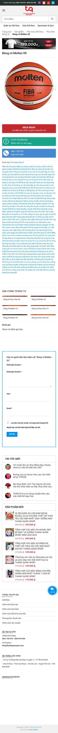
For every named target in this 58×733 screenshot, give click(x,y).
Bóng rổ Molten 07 (39, 299)
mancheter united (21, 225)
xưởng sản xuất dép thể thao (38, 270)
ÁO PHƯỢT (19, 193)
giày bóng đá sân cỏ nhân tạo (33, 217)
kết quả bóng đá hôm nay (46, 220)
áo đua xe (39, 190)
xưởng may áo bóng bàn (40, 262)
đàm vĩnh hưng (47, 212)
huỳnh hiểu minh (13, 220)
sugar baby (32, 254)
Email (9, 408)
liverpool (32, 222)
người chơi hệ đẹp (40, 227)
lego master (6, 222)
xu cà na (27, 262)
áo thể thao (22, 196)
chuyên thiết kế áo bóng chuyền (14, 209)
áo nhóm (11, 193)
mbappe (45, 225)
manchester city (8, 225)
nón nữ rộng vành (28, 230)
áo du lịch (12, 190)
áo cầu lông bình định (32, 183)
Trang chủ (6, 31)
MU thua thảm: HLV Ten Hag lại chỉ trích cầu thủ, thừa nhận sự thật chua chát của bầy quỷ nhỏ (32, 485)
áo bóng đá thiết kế (43, 177)
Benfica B (11, 201)
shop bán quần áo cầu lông (19, 246)
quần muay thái (8, 235)
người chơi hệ (28, 227)
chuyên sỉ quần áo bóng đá (43, 206)
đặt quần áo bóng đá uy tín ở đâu (15, 214)
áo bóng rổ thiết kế (16, 183)
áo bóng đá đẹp (41, 172)
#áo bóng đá (10, 167)
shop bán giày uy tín (12, 243)
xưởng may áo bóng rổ (46, 265)
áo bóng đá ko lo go (30, 174)
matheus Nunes (35, 225)
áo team (5, 196)
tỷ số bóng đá (18, 262)
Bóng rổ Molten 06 (10, 318)
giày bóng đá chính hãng (11, 217)
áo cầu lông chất (47, 183)
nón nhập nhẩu (15, 230)
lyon (49, 222)
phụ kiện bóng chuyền (24, 233)
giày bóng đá (50, 214)
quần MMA (51, 233)
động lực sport (33, 214)
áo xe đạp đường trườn (18, 198)
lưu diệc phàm (41, 222)
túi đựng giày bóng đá (42, 259)
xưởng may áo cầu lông (11, 267)
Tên (9, 394)
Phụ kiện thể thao (35, 31)
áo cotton (46, 188)
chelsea (38, 204)
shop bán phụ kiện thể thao (31, 243)
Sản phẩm (19, 31)
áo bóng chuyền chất (42, 167)
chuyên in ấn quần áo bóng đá (21, 206)
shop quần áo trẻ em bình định (42, 246)
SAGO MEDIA (33, 730)
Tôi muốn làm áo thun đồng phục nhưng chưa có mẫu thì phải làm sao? (31, 466)
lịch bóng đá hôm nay (20, 222)
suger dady (41, 254)
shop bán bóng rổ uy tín (29, 241)
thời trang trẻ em (44, 257)
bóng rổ (43, 201)
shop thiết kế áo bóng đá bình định (37, 249)
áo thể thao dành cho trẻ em (38, 196)
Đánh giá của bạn (14, 365)
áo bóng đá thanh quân (27, 177)
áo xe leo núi (32, 198)
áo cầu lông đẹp (27, 185)
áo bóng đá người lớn (46, 174)
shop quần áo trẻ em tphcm (12, 249)
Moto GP (19, 227)
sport (25, 254)
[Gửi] (52, 19)
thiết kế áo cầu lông (29, 257)
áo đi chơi (20, 190)
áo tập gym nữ (49, 193)
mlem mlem (10, 227)
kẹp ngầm (31, 220)
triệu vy (8, 259)
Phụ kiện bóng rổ (17, 162)
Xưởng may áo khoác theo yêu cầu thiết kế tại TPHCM (31, 476)
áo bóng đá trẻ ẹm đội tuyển (40, 180)
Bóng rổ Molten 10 (10, 309)
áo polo (27, 193)
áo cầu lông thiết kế (19, 188)
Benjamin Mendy (22, 201)
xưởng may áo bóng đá (28, 265)
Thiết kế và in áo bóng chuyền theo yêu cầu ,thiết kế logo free (31, 495)
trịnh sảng (15, 259)
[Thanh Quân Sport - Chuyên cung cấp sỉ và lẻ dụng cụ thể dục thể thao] (29, 10)
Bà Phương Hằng (44, 198)
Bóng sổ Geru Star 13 (40, 309)
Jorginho (23, 220)
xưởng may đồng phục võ (30, 267)
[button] (3, 10)
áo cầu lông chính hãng (11, 185)
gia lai (42, 214)
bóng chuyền (34, 201)
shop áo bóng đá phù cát (37, 235)
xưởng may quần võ (19, 270)
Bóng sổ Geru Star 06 (11, 299)
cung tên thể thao (27, 212)
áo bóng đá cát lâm (43, 169)
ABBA (18, 167)
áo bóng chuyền (27, 167)
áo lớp (4, 193)
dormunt (37, 212)
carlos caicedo (12, 204)
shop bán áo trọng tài (24, 238)
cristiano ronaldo (13, 212)
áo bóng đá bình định (27, 169)
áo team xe (13, 196)
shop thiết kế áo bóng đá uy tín (37, 251)
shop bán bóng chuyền (11, 241)
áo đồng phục (30, 190)
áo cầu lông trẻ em (35, 188)
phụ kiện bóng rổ (40, 233)
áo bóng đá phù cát (9, 177)
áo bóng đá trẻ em (21, 180)
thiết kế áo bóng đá (14, 257)
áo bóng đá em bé (15, 174)
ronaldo (18, 235)
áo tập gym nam (37, 193)
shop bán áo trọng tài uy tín (44, 238)
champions (22, 204)
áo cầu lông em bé (41, 185)
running (24, 235)
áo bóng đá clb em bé (26, 172)
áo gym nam (49, 190)
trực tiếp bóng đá (26, 259)
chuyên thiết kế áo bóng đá (37, 209)
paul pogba (11, 233)
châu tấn (31, 204)
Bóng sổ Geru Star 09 (40, 318)
